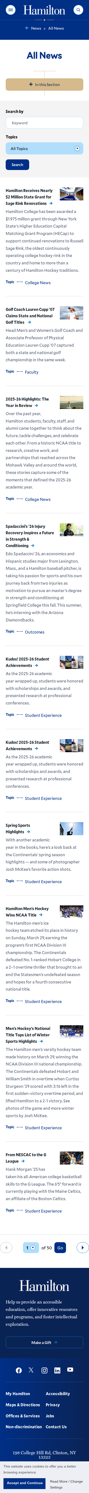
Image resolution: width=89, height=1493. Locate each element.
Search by (14, 111)
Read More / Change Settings (66, 1484)
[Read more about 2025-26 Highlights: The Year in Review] (71, 402)
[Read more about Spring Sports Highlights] (71, 828)
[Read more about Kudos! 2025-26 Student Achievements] (71, 662)
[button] (10, 10)
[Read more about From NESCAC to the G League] (71, 1158)
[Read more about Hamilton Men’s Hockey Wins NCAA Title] (71, 912)
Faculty (32, 372)
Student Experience (43, 715)
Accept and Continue (25, 1483)
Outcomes (34, 632)
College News (38, 282)
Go (60, 1248)
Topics (12, 136)
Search (17, 164)
